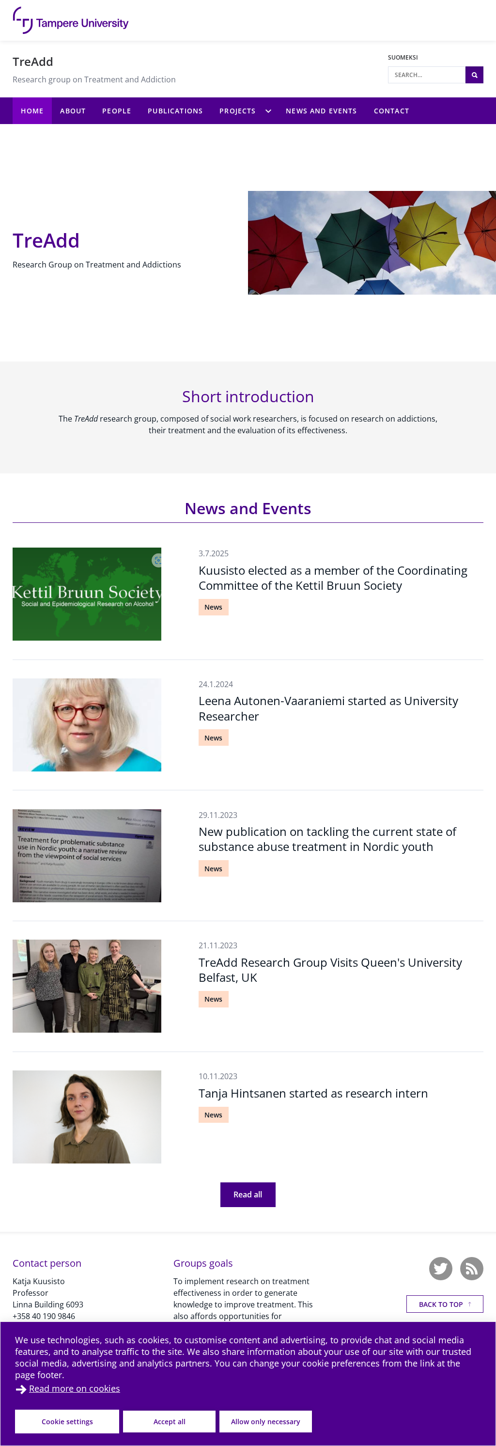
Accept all (170, 1421)
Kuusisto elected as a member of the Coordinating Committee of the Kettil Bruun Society (333, 577)
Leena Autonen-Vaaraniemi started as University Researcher (328, 707)
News (213, 607)
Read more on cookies (74, 1388)
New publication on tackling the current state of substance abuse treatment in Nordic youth (327, 838)
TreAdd (33, 61)
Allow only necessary (265, 1421)
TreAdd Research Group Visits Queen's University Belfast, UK (330, 969)
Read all (247, 1194)
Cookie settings (67, 1421)
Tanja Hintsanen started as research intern (313, 1093)
